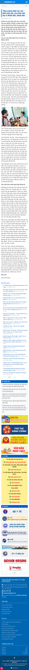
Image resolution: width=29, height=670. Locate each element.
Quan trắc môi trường (8, 628)
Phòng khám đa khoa (8, 639)
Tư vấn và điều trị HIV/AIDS (9, 637)
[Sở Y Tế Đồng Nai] (15, 553)
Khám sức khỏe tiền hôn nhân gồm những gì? (14, 372)
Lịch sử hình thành (7, 605)
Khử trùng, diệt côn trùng (9, 626)
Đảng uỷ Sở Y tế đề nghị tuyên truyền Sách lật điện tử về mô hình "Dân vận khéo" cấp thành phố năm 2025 (14, 396)
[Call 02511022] (1, 668)
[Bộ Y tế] (15, 511)
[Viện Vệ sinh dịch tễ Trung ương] (15, 533)
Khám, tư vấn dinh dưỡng (9, 632)
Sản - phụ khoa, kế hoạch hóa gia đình (12, 634)
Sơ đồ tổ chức (6, 613)
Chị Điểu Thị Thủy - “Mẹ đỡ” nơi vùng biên (13, 326)
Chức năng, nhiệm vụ (8, 607)
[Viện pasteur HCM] (15, 540)
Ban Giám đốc (6, 609)
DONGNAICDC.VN (9, 2)
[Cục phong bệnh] (15, 518)
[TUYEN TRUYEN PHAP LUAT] (14, 440)
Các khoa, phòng (7, 611)
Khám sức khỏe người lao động (10, 630)
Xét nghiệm (5, 624)
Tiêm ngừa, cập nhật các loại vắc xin (12, 622)
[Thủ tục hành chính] (14, 429)
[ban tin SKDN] (14, 419)
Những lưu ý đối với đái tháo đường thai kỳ (14, 358)
